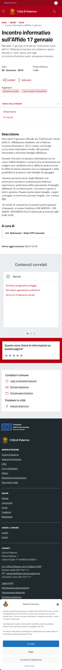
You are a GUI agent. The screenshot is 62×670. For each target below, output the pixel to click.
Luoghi (5, 532)
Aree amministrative (11, 459)
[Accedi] (56, 3)
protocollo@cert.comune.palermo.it (23, 573)
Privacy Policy (30, 665)
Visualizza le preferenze (31, 659)
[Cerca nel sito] (54, 11)
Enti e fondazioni (10, 468)
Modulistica (7, 516)
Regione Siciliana (10, 2)
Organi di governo (10, 454)
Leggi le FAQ (8, 583)
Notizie (5, 498)
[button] (57, 604)
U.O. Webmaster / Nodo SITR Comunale (24, 233)
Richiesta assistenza (11, 597)
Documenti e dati (10, 482)
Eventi (5, 537)
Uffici (4, 464)
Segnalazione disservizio (13, 592)
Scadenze (6, 512)
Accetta (31, 643)
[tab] (27, 333)
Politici (5, 473)
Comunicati (7, 503)
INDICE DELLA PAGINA (12, 103)
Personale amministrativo (14, 477)
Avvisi (4, 507)
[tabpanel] (31, 301)
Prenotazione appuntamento (15, 588)
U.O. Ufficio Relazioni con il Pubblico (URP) (21, 566)
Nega (31, 651)
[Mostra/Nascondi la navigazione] (3, 11)
